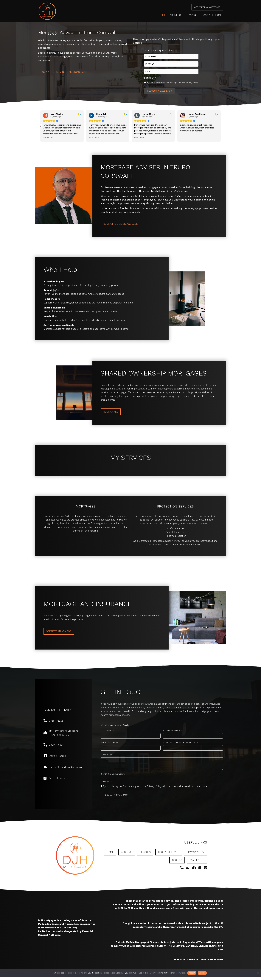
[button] (195, 15)
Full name (107, 730)
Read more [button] (73, 137)
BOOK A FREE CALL (168, 852)
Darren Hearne (57, 755)
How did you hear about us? (180, 742)
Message (106, 754)
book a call (110, 411)
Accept (192, 973)
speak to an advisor (58, 631)
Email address (110, 742)
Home (110, 852)
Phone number (172, 730)
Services (145, 852)
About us (126, 852)
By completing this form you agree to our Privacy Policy (172, 83)
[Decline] (257, 973)
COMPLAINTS (196, 860)
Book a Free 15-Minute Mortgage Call (64, 72)
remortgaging (91, 530)
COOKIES (177, 860)
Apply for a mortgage (207, 7)
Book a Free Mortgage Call (120, 223)
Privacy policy (195, 852)
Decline (202, 973)
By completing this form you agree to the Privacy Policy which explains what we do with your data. (155, 786)
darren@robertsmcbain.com (65, 767)
